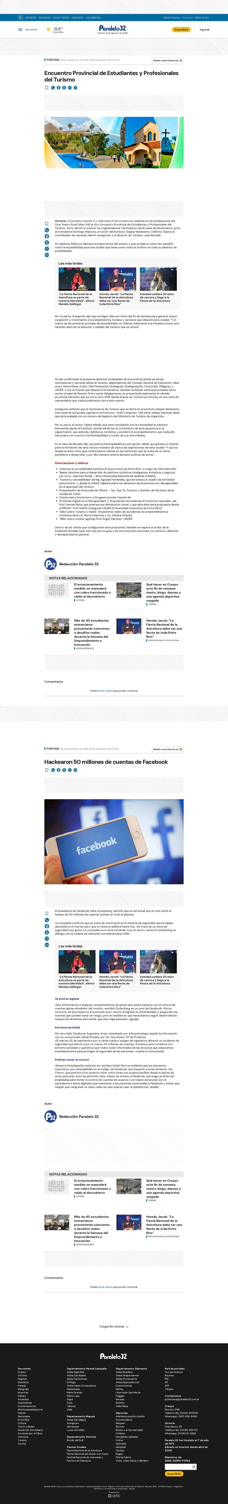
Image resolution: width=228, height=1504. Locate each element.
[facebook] (58, 88)
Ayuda (132, 1488)
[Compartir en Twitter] (64, 88)
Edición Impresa (172, 17)
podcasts (77, 17)
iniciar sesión (105, 690)
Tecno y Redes (61, 17)
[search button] (20, 17)
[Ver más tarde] (46, 87)
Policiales (44, 17)
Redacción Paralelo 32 (79, 564)
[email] (70, 88)
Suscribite (181, 29)
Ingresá (204, 29)
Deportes (30, 17)
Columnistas (93, 17)
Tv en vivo (188, 17)
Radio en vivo (202, 17)
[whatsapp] (53, 88)
